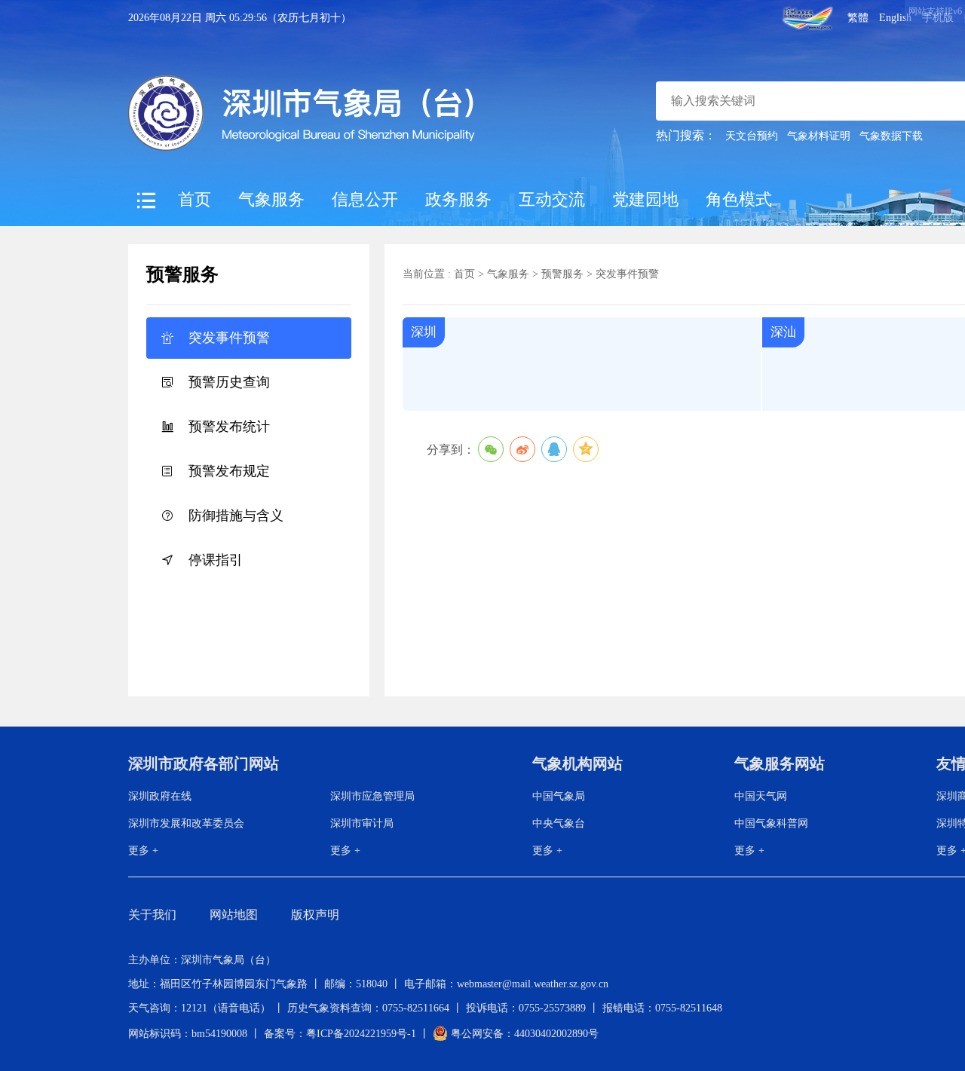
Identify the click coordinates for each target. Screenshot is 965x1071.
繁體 (857, 17)
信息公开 (365, 199)
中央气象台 (558, 823)
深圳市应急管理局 (372, 796)
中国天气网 (760, 796)
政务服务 (458, 199)
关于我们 (152, 914)
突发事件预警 (627, 274)
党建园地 (645, 199)
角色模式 (739, 199)
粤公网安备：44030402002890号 (523, 1033)
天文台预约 (751, 136)
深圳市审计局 (362, 823)
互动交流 (552, 199)
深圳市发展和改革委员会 (186, 823)
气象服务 (271, 199)
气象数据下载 (891, 136)
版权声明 (315, 914)
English (895, 17)
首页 (194, 199)
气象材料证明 (818, 136)
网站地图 (234, 914)
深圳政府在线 (159, 796)
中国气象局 (558, 796)
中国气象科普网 (771, 823)
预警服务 (562, 274)
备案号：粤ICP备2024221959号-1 (340, 1033)
